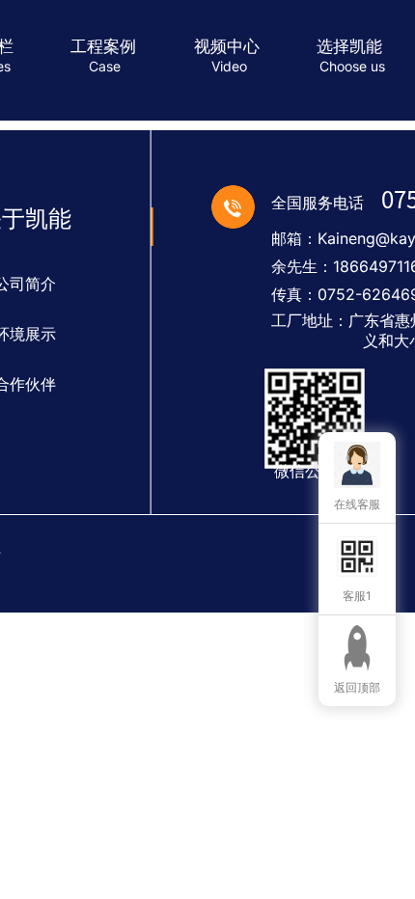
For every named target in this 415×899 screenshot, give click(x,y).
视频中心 (227, 46)
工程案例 (103, 46)
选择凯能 (349, 46)
